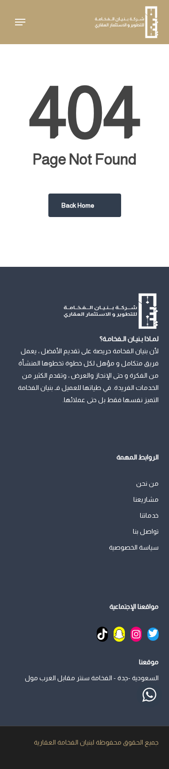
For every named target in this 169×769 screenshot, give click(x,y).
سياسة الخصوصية (134, 547)
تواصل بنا (146, 531)
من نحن (147, 483)
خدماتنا (149, 515)
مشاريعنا (146, 499)
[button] (20, 22)
